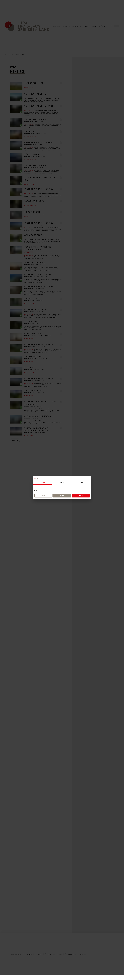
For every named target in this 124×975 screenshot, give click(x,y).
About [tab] (81, 482)
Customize (61, 495)
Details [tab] (62, 482)
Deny (43, 495)
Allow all (81, 495)
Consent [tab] (43, 482)
